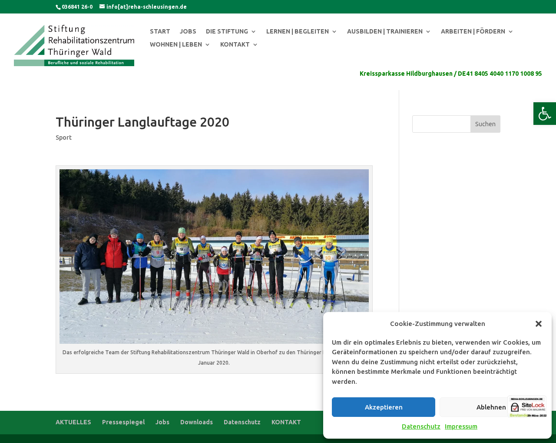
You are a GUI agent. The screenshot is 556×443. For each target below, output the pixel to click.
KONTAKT (235, 44)
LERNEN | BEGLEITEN (297, 31)
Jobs (162, 422)
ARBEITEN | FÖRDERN (473, 31)
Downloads (196, 422)
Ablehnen (491, 407)
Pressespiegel (123, 422)
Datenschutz (421, 426)
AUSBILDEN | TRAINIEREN (385, 31)
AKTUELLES (73, 422)
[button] (544, 113)
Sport (64, 137)
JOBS (188, 31)
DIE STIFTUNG (227, 31)
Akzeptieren (384, 407)
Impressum (461, 426)
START (160, 31)
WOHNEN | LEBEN (176, 44)
